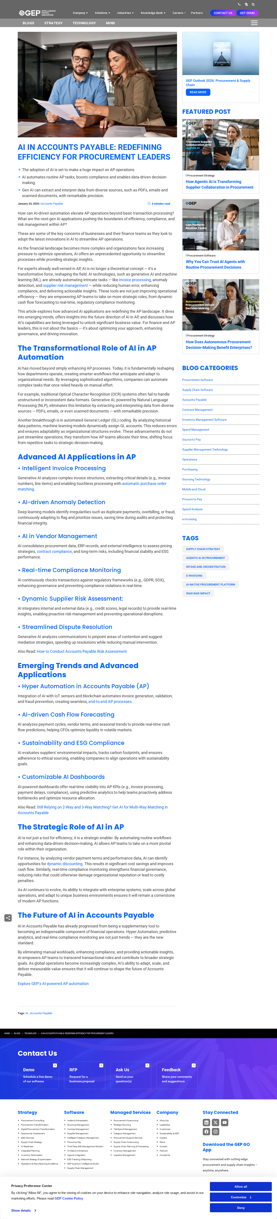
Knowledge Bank (152, 12)
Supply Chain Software (197, 389)
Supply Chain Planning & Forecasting (131, 1146)
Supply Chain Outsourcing (126, 1142)
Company (79, 12)
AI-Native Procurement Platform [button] (210, 584)
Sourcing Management (78, 1125)
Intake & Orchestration (77, 1120)
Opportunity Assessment (33, 1133)
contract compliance (54, 551)
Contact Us (223, 13)
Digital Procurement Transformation (38, 1129)
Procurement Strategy (200, 175)
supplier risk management (65, 285)
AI (27, 1013)
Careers (178, 12)
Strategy (53, 23)
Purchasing (190, 469)
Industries (124, 12)
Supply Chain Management (80, 1168)
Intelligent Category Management (83, 1138)
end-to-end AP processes (110, 701)
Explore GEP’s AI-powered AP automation (53, 983)
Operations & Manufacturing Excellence (39, 1164)
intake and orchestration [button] (205, 566)
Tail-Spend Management (125, 1129)
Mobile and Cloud (193, 489)
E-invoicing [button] (194, 575)
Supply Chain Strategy (31, 1142)
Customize (238, 1197)
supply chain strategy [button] (203, 549)
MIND (110, 23)
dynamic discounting (64, 863)
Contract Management (197, 409)
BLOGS (28, 23)
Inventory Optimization (32, 1155)
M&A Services (27, 1138)
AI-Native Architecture (77, 1151)
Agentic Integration (76, 1155)
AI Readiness (27, 1146)
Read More (198, 92)
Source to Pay (191, 439)
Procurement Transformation (34, 1125)
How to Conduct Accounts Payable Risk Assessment (82, 651)
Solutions (101, 12)
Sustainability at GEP (169, 1133)
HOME (7, 1033)
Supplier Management (77, 1133)
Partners (197, 12)
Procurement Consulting (32, 1120)
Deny (241, 1207)
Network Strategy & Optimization (36, 1159)
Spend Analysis (192, 509)
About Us (164, 1120)
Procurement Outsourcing (126, 1120)
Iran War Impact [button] (198, 593)
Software (74, 1112)
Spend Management (195, 429)
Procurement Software (201, 255)
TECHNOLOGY (30, 1033)
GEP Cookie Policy (69, 1198)
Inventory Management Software (204, 419)
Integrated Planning (30, 1151)
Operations (189, 459)
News (162, 1142)
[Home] (37, 13)
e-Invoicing (189, 519)
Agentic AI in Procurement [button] (205, 558)
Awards (163, 1146)
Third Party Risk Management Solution (85, 1146)
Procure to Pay (192, 499)
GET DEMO (247, 13)
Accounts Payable (52, 203)
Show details (21, 1210)
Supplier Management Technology (205, 449)
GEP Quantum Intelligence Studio (83, 1164)
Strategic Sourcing (122, 1125)
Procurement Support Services (128, 1138)
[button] (246, 4)
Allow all (241, 1186)
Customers (165, 1129)
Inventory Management (125, 1151)
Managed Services (130, 1112)
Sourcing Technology (196, 479)
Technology (84, 23)
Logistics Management (124, 1155)
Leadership (165, 1125)
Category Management (124, 1133)
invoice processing (135, 279)
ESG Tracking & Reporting (79, 1159)
